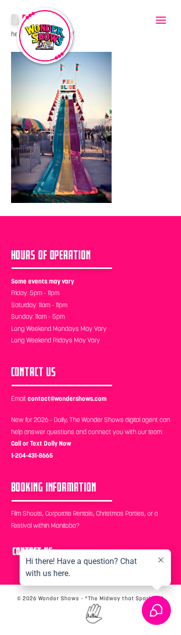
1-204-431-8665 (32, 455)
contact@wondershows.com (67, 398)
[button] (161, 20)
